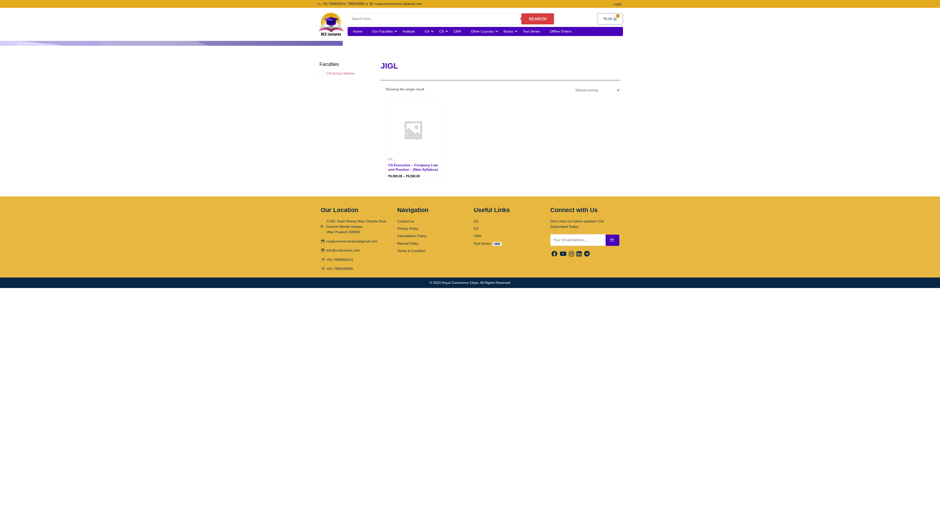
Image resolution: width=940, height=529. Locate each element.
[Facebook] (554, 254)
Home (357, 31)
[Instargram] (571, 254)
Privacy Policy (408, 228)
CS (441, 31)
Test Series (531, 31)
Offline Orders (561, 31)
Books (508, 31)
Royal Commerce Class (460, 283)
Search (538, 19)
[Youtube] (563, 254)
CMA (457, 31)
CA (427, 31)
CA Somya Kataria (340, 73)
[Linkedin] (579, 254)
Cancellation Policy (411, 236)
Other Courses (482, 31)
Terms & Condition (411, 251)
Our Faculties (382, 31)
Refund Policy (408, 243)
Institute (409, 31)
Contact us (405, 221)
